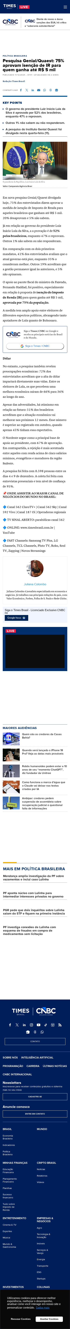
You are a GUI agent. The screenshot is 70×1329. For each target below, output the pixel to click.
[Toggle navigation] (65, 7)
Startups (41, 1278)
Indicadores (9, 1145)
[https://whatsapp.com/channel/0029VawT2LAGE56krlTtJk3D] (42, 1032)
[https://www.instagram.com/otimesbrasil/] (31, 1025)
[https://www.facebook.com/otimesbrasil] (10, 1025)
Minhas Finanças (15, 1163)
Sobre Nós (10, 1057)
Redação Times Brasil (14, 81)
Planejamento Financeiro (10, 1180)
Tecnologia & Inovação (43, 1236)
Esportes (7, 1231)
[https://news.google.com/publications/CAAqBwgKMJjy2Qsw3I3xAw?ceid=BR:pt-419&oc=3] (28, 1032)
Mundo (42, 1129)
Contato (35, 1041)
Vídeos (40, 1182)
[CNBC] (10, 22)
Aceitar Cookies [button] (49, 1319)
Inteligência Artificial (37, 1057)
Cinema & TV (9, 1224)
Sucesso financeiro (8, 1196)
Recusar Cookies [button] (21, 1319)
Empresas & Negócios (45, 1220)
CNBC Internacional (17, 1074)
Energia (41, 1259)
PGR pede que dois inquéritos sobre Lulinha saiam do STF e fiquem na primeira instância (34, 911)
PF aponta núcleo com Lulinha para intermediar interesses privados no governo (33, 894)
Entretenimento (14, 1218)
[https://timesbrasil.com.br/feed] (60, 1025)
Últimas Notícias (55, 1066)
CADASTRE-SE (35, 1096)
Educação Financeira (8, 1171)
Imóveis (41, 1243)
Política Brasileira (15, 56)
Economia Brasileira (8, 1137)
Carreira (33, 1066)
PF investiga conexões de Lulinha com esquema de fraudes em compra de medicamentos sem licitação (29, 930)
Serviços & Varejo (42, 1252)
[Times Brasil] (10, 6)
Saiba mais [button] (42, 1307)
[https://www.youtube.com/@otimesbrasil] (38, 1025)
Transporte (42, 1265)
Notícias (41, 1169)
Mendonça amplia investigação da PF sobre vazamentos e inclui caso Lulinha (33, 877)
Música (6, 1237)
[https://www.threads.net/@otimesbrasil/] (35, 1032)
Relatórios (42, 1175)
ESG (39, 1272)
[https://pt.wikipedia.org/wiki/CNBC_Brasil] (53, 1025)
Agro (39, 1227)
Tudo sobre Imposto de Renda (9, 1207)
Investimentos (13, 1287)
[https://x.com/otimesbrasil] (17, 1025)
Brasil (7, 1129)
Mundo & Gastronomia (9, 1246)
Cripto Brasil (46, 1163)
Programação (13, 1066)
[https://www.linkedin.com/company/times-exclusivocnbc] (24, 1025)
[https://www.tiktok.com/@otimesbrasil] (46, 1025)
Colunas (43, 1287)
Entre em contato (35, 1114)
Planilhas (7, 1188)
